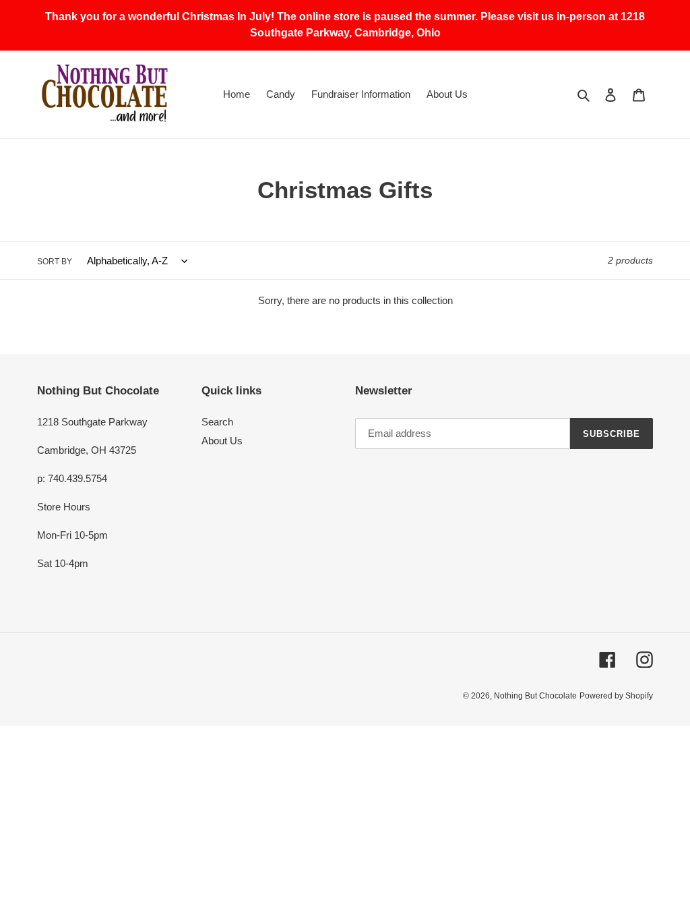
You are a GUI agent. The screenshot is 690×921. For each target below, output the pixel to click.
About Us (222, 440)
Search (217, 421)
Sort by (54, 261)
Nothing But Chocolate (535, 696)
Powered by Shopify (616, 696)
